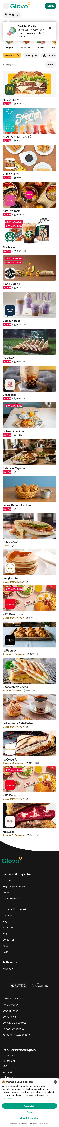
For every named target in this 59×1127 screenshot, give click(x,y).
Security (7, 945)
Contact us (8, 939)
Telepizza (8, 1077)
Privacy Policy (10, 1004)
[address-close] (50, 28)
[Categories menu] (6, 6)
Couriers (7, 892)
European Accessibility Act (17, 1034)
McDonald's (9, 1055)
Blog (5, 933)
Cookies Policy (10, 1010)
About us (7, 915)
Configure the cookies (14, 1022)
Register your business (15, 886)
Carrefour (8, 1071)
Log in (6, 951)
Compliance (9, 1016)
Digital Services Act (13, 1028)
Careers (7, 880)
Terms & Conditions (13, 998)
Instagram (8, 968)
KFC (5, 1066)
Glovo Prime (9, 927)
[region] (29, 41)
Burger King (9, 1060)
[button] (9, 41)
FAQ (5, 921)
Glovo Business (11, 898)
